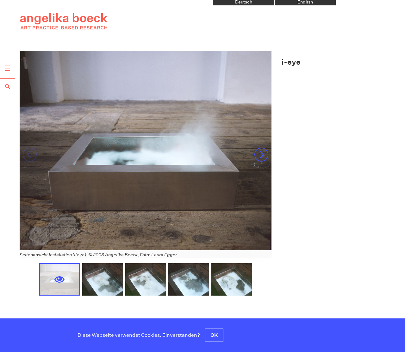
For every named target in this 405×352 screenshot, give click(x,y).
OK (214, 335)
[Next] (261, 155)
